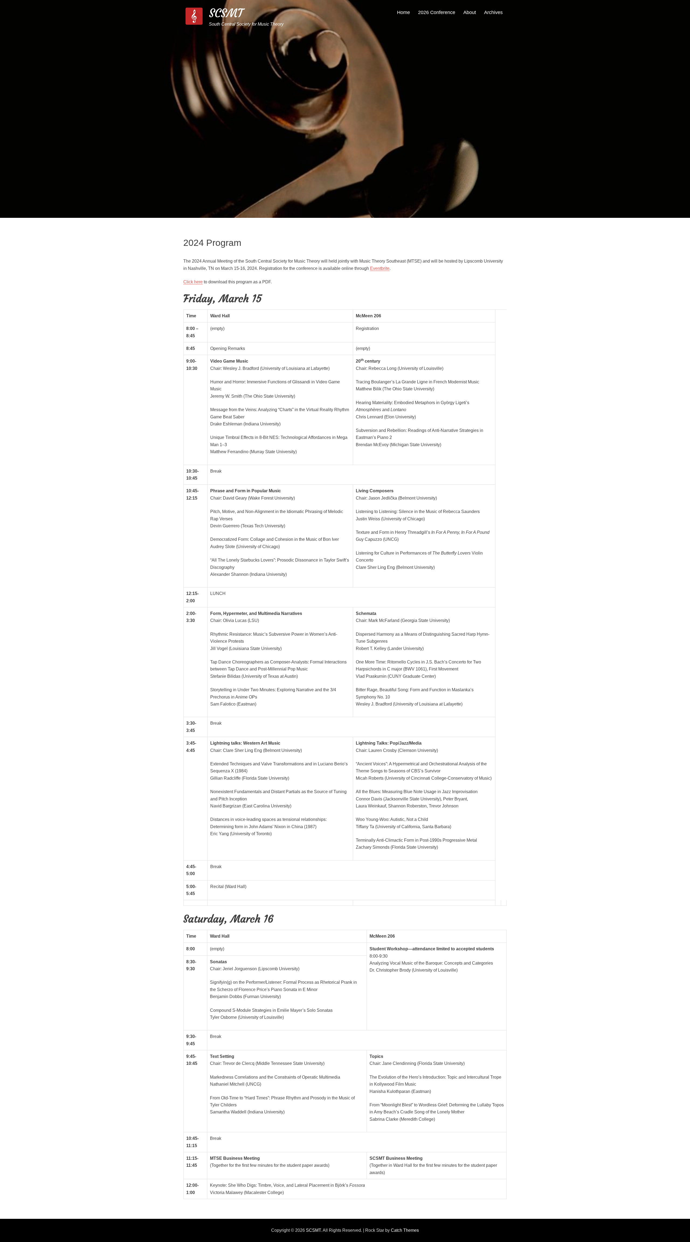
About (469, 12)
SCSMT (226, 13)
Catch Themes (405, 1230)
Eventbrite (379, 268)
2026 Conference (436, 12)
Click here (193, 282)
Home (403, 12)
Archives (493, 12)
